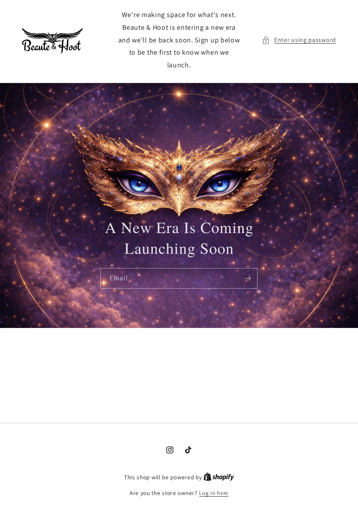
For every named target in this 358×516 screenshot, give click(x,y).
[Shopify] (218, 477)
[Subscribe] (247, 278)
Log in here (213, 493)
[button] (299, 40)
